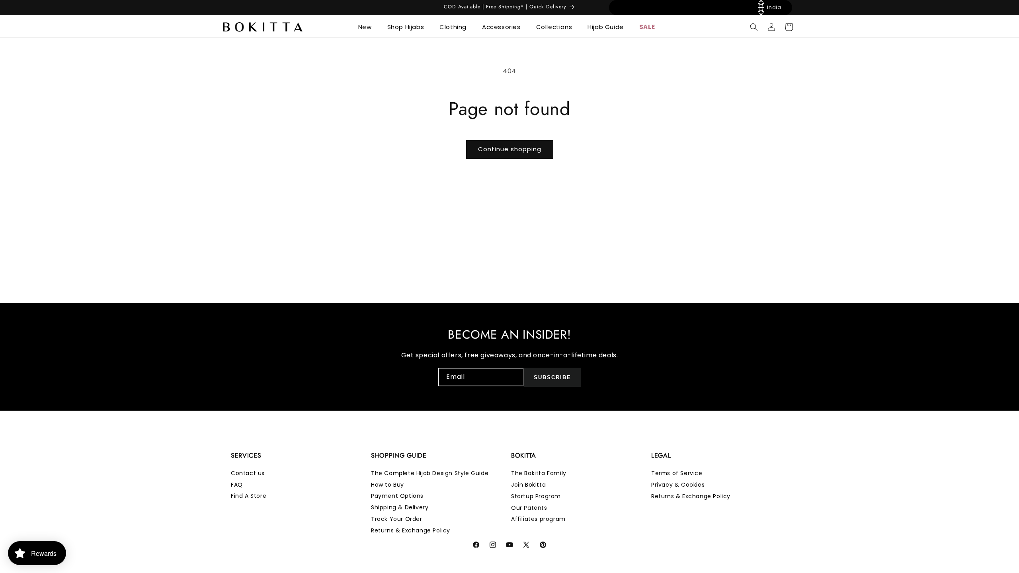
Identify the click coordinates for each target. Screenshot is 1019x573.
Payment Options (397, 496)
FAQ (237, 485)
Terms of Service (677, 473)
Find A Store (248, 496)
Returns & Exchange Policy (410, 530)
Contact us (248, 473)
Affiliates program (538, 519)
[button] (368, 27)
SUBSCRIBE (552, 377)
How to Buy (387, 485)
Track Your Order (396, 519)
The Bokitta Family (538, 473)
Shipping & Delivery (399, 508)
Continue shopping (509, 149)
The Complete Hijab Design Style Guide (429, 473)
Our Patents (529, 508)
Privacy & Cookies (678, 485)
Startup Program (536, 496)
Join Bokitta (528, 485)
